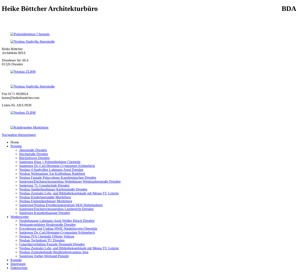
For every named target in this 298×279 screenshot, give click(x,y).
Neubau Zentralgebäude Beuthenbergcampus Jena (53, 252)
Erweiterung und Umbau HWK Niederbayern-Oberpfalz (58, 228)
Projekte (16, 146)
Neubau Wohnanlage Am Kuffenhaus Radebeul (52, 173)
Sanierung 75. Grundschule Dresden (44, 185)
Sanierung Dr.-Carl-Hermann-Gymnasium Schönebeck (57, 166)
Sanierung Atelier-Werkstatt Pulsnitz (44, 256)
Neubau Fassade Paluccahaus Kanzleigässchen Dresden (57, 177)
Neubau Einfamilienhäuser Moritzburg (45, 201)
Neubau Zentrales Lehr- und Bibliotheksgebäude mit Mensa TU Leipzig (69, 193)
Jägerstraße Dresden (33, 150)
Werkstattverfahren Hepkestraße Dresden (47, 224)
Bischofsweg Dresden (34, 158)
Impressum (18, 264)
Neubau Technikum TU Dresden (42, 240)
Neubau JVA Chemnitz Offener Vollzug (46, 236)
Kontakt (16, 260)
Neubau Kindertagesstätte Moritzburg (45, 197)
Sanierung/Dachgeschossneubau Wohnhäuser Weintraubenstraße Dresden (70, 181)
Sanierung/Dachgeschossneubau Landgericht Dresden (56, 209)
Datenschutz (18, 268)
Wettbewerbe (19, 217)
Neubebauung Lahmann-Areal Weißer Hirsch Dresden (56, 221)
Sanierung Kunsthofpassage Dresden (44, 213)
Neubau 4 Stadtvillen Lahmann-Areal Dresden (51, 170)
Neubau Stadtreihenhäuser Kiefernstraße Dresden (53, 189)
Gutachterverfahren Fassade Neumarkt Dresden (52, 244)
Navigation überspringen (19, 135)
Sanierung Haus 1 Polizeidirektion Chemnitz (49, 162)
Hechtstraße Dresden (33, 154)
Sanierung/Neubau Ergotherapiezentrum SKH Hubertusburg (61, 205)
